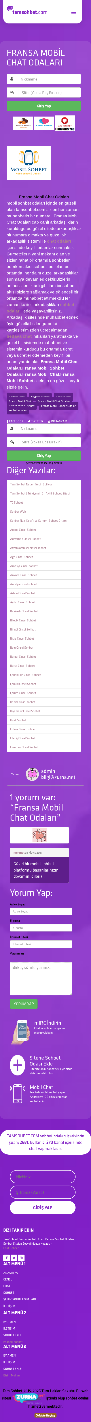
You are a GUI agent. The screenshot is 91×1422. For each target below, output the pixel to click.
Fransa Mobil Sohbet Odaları (58, 406)
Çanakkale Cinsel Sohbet (25, 675)
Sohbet (14, 1248)
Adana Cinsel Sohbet (23, 530)
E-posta (15, 921)
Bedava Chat (17, 397)
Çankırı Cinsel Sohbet (23, 684)
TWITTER (36, 421)
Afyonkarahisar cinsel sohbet (28, 548)
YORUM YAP (24, 1003)
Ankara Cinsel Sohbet (23, 575)
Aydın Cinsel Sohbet (22, 602)
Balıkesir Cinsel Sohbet (24, 611)
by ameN (9, 1322)
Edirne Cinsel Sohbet (23, 729)
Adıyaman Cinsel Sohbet (25, 539)
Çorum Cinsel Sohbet (23, 693)
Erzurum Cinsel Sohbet (24, 747)
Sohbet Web (18, 512)
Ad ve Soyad (17, 904)
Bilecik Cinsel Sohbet (23, 620)
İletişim (9, 1306)
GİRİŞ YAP (42, 1208)
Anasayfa (10, 1273)
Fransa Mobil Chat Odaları (54, 401)
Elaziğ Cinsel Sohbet (22, 738)
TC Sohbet (16, 502)
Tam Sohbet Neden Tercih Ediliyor (31, 484)
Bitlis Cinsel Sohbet (22, 638)
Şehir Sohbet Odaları (19, 1299)
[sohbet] (28, 1398)
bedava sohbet (40, 397)
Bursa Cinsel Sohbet (22, 666)
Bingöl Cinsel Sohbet (23, 629)
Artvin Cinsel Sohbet (22, 593)
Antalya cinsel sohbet (23, 584)
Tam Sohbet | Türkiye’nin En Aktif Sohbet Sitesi (40, 493)
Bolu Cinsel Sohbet (21, 648)
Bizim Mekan (11, 1375)
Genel (7, 1279)
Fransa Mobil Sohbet (21, 406)
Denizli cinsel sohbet (22, 702)
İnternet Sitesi (19, 937)
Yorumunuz (17, 953)
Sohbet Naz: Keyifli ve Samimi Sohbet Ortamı (38, 521)
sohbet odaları (18, 410)
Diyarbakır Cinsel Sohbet (25, 711)
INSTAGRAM (58, 421)
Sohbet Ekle (12, 1335)
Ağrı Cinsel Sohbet (21, 557)
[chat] (45, 1414)
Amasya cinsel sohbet (24, 566)
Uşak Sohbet (18, 720)
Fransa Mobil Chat (20, 401)
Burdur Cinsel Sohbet (23, 657)
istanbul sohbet (13, 1342)
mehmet (19, 853)
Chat (6, 1248)
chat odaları (58, 241)
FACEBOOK (15, 421)
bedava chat (19, 336)
